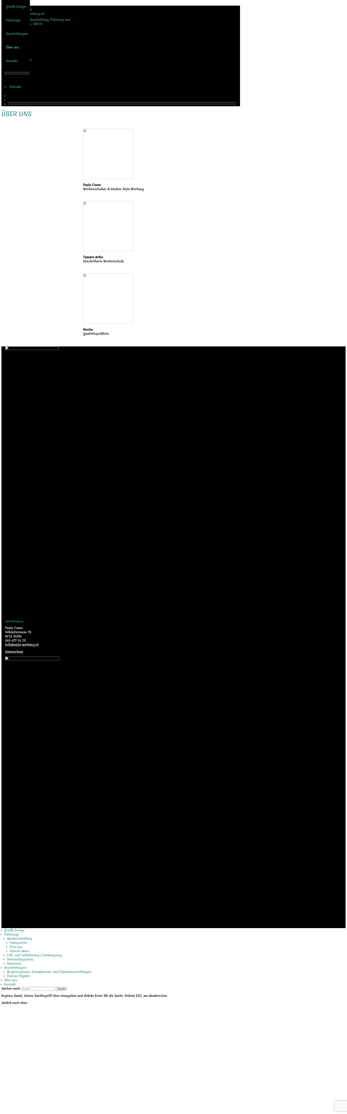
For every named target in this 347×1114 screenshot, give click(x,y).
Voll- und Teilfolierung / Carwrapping (34, 955)
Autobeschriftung (19, 938)
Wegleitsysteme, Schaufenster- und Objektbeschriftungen (49, 972)
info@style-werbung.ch (22, 645)
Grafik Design (20, 32)
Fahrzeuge (17, 46)
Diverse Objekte (18, 976)
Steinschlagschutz (20, 959)
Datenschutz (14, 652)
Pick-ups (16, 947)
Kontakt (15, 87)
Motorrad (14, 963)
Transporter (18, 943)
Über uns (16, 73)
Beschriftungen (21, 60)
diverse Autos (19, 951)
